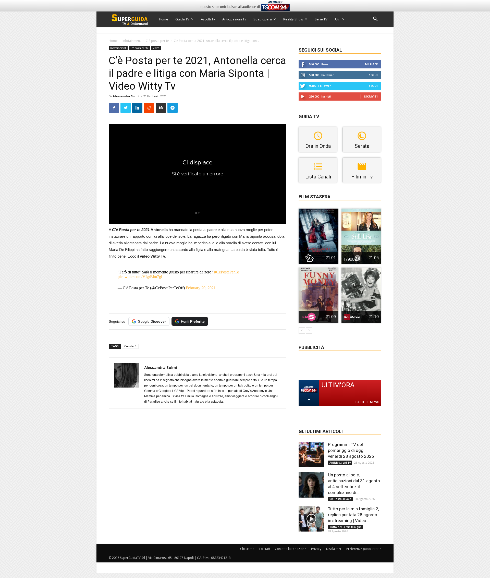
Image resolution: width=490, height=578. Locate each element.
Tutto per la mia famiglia (345, 527)
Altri (337, 19)
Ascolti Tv (208, 19)
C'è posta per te (157, 41)
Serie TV (321, 19)
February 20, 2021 (201, 288)
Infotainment (131, 41)
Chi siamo (247, 549)
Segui (373, 75)
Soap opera (262, 19)
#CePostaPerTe (226, 272)
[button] (375, 19)
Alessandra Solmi (126, 96)
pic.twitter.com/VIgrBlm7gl (140, 276)
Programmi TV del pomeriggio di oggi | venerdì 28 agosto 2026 (351, 450)
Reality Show (293, 19)
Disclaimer (333, 549)
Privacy (316, 549)
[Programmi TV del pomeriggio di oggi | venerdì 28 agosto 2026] (311, 454)
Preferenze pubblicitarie (363, 549)
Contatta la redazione (290, 549)
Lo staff (264, 549)
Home (163, 19)
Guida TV (182, 19)
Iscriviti (371, 96)
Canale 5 (130, 346)
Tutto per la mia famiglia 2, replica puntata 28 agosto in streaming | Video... (353, 514)
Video (156, 48)
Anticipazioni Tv (234, 19)
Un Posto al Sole (340, 499)
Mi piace (371, 64)
